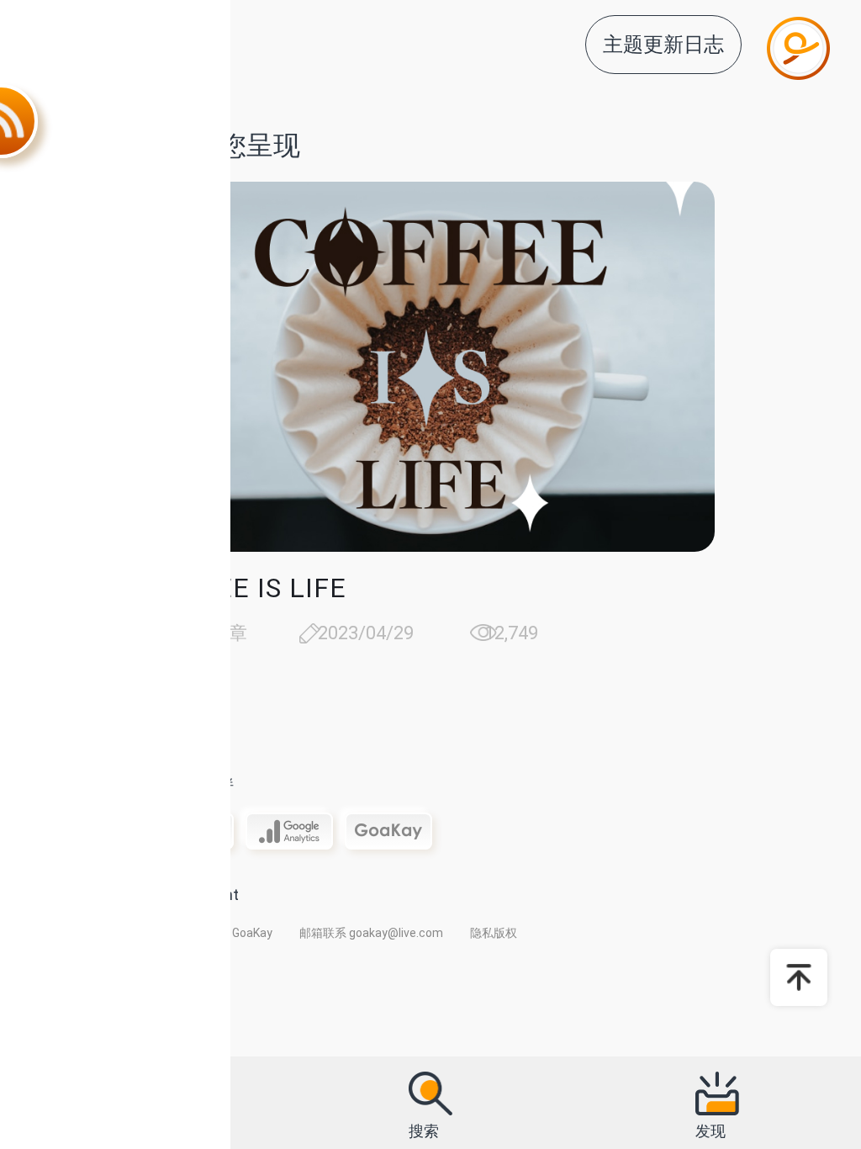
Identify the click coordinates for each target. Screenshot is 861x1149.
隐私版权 (493, 933)
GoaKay (252, 933)
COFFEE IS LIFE (246, 588)
